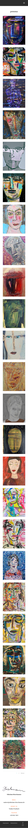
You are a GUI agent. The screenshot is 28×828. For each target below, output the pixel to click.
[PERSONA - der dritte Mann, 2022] (14, 107)
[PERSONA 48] (14, 769)
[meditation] (14, 643)
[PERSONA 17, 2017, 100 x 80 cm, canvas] (14, 44)
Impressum (6, 823)
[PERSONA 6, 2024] (14, 139)
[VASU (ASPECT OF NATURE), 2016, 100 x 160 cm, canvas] (14, 202)
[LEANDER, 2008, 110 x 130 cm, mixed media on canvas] (14, 580)
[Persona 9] (14, 706)
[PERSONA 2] (14, 548)
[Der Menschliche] (14, 517)
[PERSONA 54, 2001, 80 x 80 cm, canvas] (14, 422)
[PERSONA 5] (14, 737)
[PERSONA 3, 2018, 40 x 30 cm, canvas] (14, 454)
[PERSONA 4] (14, 674)
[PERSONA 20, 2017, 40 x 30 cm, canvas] (14, 328)
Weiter (22, 773)
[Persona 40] (14, 233)
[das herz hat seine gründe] (14, 611)
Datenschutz (14, 823)
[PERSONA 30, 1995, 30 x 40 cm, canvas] (14, 391)
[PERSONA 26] (14, 359)
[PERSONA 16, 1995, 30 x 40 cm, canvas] (14, 296)
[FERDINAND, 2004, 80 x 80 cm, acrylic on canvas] (14, 170)
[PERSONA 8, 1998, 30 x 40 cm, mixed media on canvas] (14, 265)
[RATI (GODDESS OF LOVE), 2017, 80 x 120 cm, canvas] (14, 76)
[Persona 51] (14, 485)
